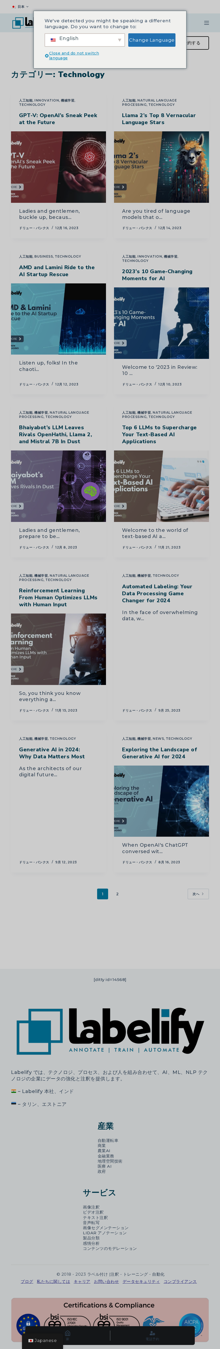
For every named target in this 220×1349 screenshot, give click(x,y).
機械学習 (67, 100)
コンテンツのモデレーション (110, 1248)
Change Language (152, 40)
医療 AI (105, 1166)
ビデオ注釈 (93, 1212)
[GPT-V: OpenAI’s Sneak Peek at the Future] (58, 167)
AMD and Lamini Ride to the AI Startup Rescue (57, 271)
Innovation (46, 100)
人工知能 (25, 100)
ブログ (27, 1281)
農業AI (104, 1150)
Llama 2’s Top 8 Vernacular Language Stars (159, 119)
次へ (196, 894)
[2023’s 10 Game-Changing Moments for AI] (161, 323)
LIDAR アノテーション (105, 1233)
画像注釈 (91, 1207)
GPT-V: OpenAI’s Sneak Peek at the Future (58, 119)
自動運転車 (108, 1140)
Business (43, 256)
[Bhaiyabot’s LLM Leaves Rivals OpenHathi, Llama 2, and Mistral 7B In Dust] (58, 486)
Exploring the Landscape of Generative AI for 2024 (159, 753)
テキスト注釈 (95, 1217)
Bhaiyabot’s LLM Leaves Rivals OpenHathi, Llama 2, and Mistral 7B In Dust (55, 434)
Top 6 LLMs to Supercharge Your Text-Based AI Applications (159, 434)
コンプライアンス (180, 1281)
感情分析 (91, 1243)
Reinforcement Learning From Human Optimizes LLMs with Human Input (58, 597)
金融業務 (106, 1156)
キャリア (82, 1281)
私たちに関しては (53, 1281)
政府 (102, 1171)
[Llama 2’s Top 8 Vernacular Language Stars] (161, 167)
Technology (32, 105)
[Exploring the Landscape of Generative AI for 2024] (161, 801)
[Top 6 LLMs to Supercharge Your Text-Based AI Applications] (161, 486)
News (158, 739)
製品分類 (91, 1238)
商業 (102, 1145)
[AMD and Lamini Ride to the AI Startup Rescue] (58, 319)
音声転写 (91, 1222)
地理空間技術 (110, 1161)
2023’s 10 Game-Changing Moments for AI (157, 275)
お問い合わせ (106, 1281)
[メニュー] (206, 22)
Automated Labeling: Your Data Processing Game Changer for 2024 (157, 593)
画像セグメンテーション (106, 1227)
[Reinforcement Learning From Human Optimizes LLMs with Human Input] (58, 649)
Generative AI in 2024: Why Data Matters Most (52, 753)
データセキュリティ (141, 1281)
